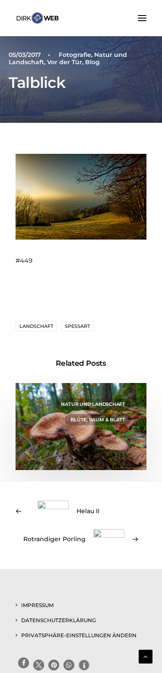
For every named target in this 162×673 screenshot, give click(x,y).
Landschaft (36, 326)
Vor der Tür (64, 62)
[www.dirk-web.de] (38, 18)
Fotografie (75, 55)
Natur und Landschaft (93, 404)
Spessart (77, 326)
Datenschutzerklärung (58, 620)
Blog (92, 62)
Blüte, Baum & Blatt (97, 420)
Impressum (37, 605)
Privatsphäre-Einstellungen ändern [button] (79, 635)
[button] (142, 18)
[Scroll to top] (145, 656)
